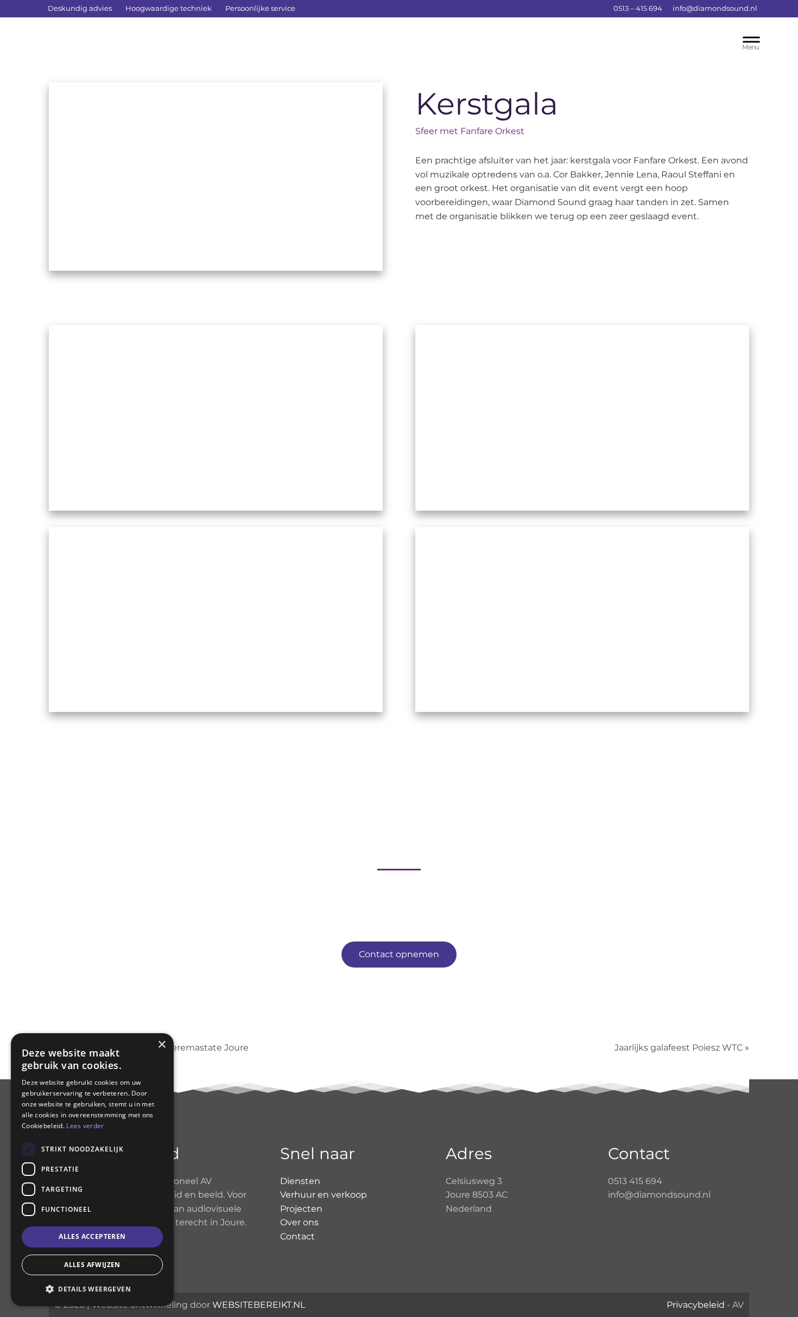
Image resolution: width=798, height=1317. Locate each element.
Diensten (300, 1181)
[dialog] (92, 1169)
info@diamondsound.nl (715, 8)
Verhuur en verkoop (323, 1194)
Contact (297, 1236)
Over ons (299, 1222)
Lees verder (85, 1125)
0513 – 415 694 (637, 8)
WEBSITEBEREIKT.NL (258, 1305)
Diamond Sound (116, 43)
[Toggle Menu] (751, 42)
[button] (92, 1288)
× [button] (161, 1045)
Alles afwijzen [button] (92, 1264)
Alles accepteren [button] (92, 1236)
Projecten (301, 1209)
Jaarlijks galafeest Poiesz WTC (679, 1047)
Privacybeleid (696, 1305)
